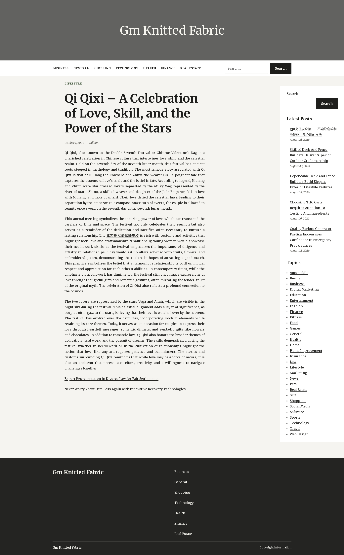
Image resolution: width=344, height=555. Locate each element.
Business (297, 284)
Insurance (298, 356)
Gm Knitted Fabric (172, 30)
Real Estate (298, 390)
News (294, 378)
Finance (296, 312)
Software (297, 412)
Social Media (300, 406)
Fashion (296, 306)
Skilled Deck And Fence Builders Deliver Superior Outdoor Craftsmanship (310, 155)
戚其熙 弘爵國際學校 (123, 235)
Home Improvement (306, 351)
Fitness (296, 317)
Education (298, 295)
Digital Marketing (304, 289)
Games (295, 328)
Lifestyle (73, 83)
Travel (295, 429)
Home (294, 345)
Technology (299, 423)
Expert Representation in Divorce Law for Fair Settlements (111, 379)
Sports (295, 417)
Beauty (295, 278)
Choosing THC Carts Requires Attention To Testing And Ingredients (309, 207)
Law (293, 362)
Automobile (299, 273)
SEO (293, 395)
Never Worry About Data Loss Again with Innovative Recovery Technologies (125, 389)
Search (281, 68)
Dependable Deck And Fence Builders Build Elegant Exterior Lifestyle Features (312, 181)
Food (294, 323)
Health (295, 339)
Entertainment (301, 300)
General (296, 334)
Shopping (298, 401)
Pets (293, 384)
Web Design (299, 434)
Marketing (298, 373)
